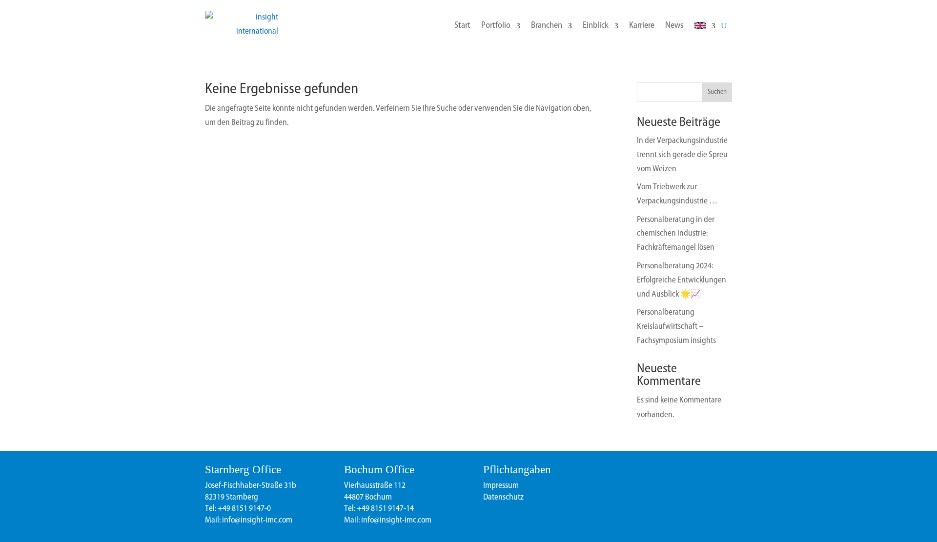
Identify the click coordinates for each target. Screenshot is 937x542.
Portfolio (495, 25)
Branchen (546, 25)
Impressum (501, 486)
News (674, 25)
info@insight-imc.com (256, 520)
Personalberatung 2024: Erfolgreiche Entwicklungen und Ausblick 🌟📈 (681, 280)
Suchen (717, 92)
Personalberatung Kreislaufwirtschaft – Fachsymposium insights (676, 326)
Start (462, 25)
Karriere (641, 25)
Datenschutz (503, 497)
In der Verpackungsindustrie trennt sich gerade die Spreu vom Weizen (682, 155)
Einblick (596, 25)
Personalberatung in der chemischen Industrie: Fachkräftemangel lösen (675, 234)
